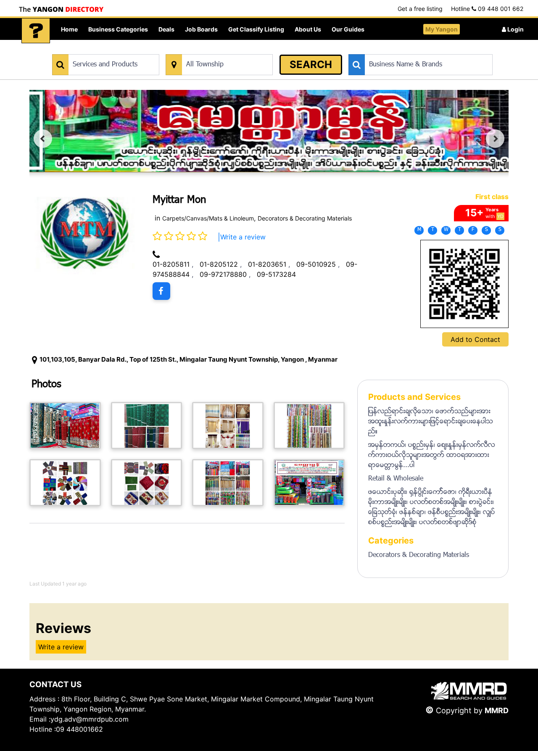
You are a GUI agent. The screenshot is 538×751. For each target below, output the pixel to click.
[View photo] (65, 425)
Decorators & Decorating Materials (305, 218)
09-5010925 (316, 264)
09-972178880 (223, 274)
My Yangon (441, 29)
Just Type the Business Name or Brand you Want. (412, 50)
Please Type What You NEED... (91, 50)
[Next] (495, 138)
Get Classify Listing (256, 29)
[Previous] (43, 138)
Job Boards (201, 29)
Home (69, 29)
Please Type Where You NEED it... (209, 50)
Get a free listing (420, 8)
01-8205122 (219, 264)
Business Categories (118, 29)
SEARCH (311, 64)
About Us (308, 29)
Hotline (487, 8)
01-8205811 (171, 264)
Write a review (243, 237)
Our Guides (348, 29)
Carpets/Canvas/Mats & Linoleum (208, 218)
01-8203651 (267, 264)
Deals (166, 29)
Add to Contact (475, 339)
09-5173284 (276, 274)
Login (515, 29)
